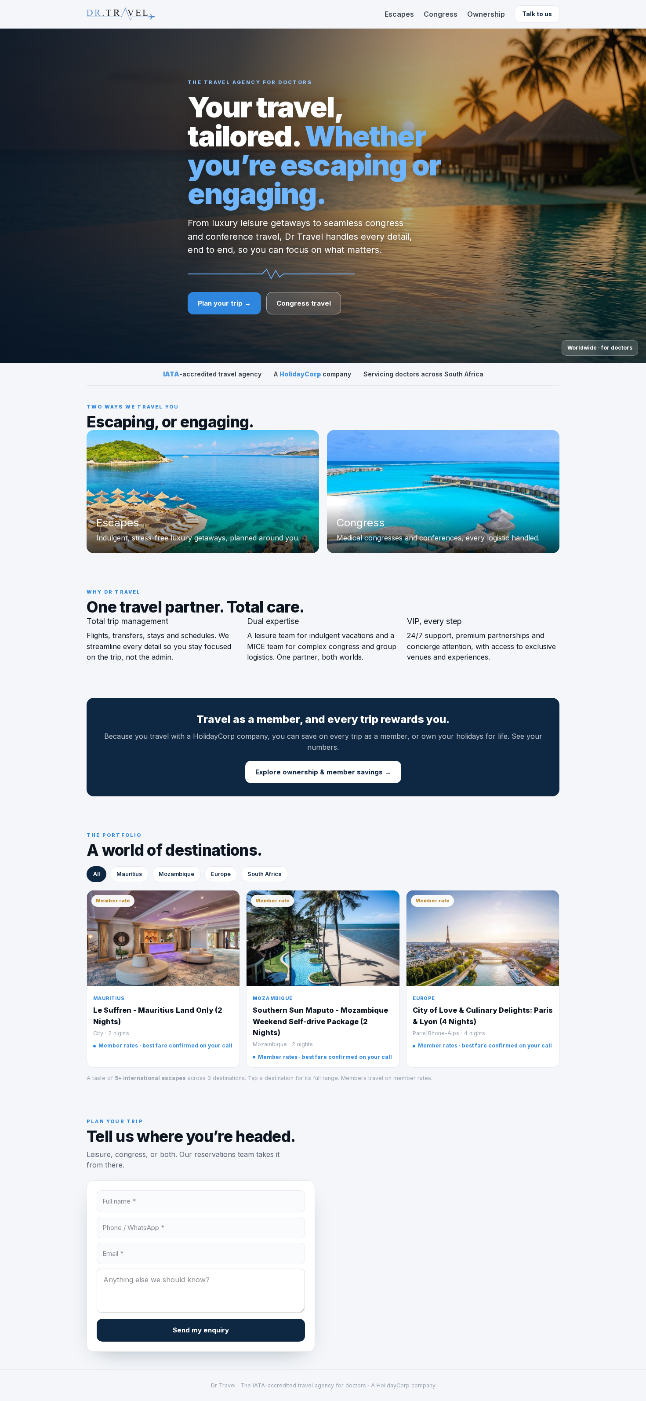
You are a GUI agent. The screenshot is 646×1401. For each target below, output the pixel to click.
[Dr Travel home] (121, 14)
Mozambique (176, 874)
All (96, 874)
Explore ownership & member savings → (323, 772)
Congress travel (303, 303)
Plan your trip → (224, 303)
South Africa (264, 874)
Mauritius (129, 874)
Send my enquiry (201, 1330)
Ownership (486, 14)
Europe (221, 874)
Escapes (399, 14)
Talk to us (537, 14)
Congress (440, 14)
